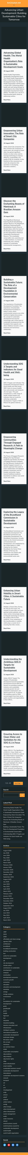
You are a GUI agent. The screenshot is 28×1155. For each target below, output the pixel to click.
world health (7, 1131)
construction (7, 975)
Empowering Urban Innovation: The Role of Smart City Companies (14, 134)
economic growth (8, 980)
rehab (5, 1049)
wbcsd (5, 1121)
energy (5, 992)
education (6, 984)
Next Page (18, 783)
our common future (9, 1047)
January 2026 (7, 867)
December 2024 (8, 898)
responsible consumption (10, 1052)
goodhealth (6, 1008)
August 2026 (7, 851)
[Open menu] (14, 5)
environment (7, 996)
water (5, 1116)
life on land (6, 1042)
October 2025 (7, 874)
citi (4, 961)
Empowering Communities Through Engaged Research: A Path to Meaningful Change (13, 443)
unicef (5, 1097)
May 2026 (6, 858)
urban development (9, 1109)
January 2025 (7, 896)
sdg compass (7, 1056)
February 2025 (7, 894)
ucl (4, 1083)
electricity (6, 989)
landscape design (8, 1037)
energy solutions (8, 994)
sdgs (4, 1061)
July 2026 (6, 853)
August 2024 (7, 908)
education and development (11, 987)
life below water (8, 1040)
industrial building (8, 1023)
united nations (7, 1102)
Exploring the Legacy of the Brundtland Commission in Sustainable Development (14, 518)
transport (6, 1080)
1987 (5, 932)
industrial (6, 1020)
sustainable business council (12, 1068)
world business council (10, 1123)
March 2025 (7, 891)
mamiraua (6, 1044)
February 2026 (7, 865)
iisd (4, 1018)
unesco (5, 1095)
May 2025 (6, 886)
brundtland (6, 946)
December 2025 (8, 870)
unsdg (5, 1104)
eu (4, 999)
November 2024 (8, 901)
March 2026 (7, 862)
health (5, 1013)
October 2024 (7, 903)
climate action (7, 965)
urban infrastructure (9, 1111)
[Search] (22, 795)
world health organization (11, 1133)
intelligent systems (9, 1030)
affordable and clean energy (11, 939)
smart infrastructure (9, 1064)
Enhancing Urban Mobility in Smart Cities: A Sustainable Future (14, 594)
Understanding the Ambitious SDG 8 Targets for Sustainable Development (13, 665)
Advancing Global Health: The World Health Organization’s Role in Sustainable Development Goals (13, 59)
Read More (7, 100)
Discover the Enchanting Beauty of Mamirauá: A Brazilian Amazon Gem (14, 206)
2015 (5, 934)
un (4, 1085)
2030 (5, 937)
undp (4, 1092)
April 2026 (6, 860)
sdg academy (7, 1054)
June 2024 (6, 913)
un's (4, 1087)
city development (8, 963)
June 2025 (6, 884)
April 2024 (6, 918)
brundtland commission (10, 949)
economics (6, 982)
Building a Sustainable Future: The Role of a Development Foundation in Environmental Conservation (13, 288)
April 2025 (6, 889)
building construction (9, 951)
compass (6, 973)
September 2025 (8, 877)
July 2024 (6, 910)
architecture (6, 944)
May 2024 (6, 915)
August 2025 (7, 879)
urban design (7, 1107)
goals (5, 1006)
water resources (8, 1119)
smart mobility (7, 1066)
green (5, 1011)
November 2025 (8, 872)
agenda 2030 (7, 941)
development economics (10, 977)
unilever (5, 1099)
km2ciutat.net (14, 2)
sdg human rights (8, 1059)
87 (10, 783)
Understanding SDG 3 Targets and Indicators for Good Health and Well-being (13, 369)
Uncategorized (7, 1090)
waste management (9, 1114)
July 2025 (6, 882)
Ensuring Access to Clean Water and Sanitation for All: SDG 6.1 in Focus (13, 738)
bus (4, 953)
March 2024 (7, 920)
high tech (6, 1016)
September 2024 (8, 906)
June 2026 (6, 855)
